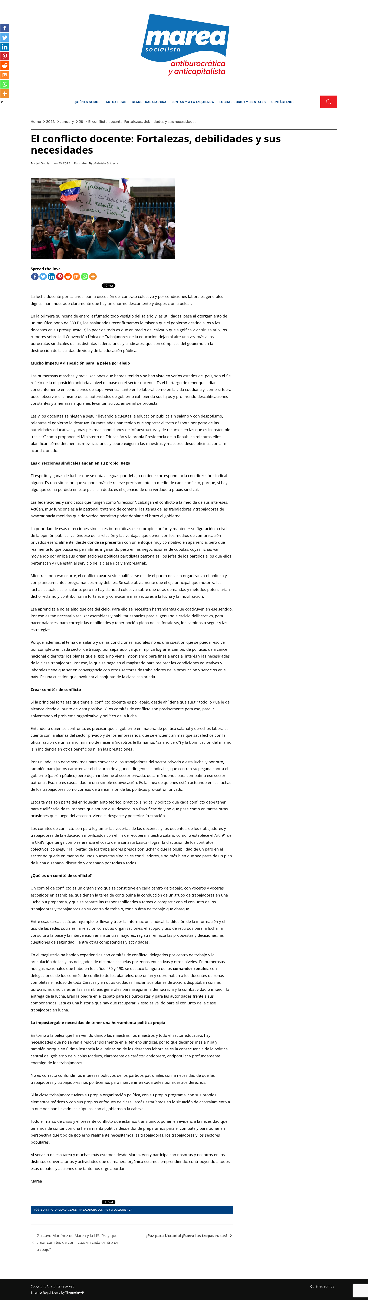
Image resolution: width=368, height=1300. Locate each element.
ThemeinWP (74, 1292)
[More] (93, 276)
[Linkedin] (51, 276)
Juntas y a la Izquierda (193, 102)
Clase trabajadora (149, 102)
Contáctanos (283, 102)
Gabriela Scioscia (106, 163)
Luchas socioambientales (242, 102)
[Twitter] (43, 276)
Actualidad (116, 102)
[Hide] (1, 102)
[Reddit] (68, 276)
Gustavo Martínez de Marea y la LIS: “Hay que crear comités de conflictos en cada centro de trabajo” (77, 1242)
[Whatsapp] (84, 276)
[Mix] (76, 276)
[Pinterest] (59, 276)
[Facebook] (35, 276)
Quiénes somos (87, 102)
